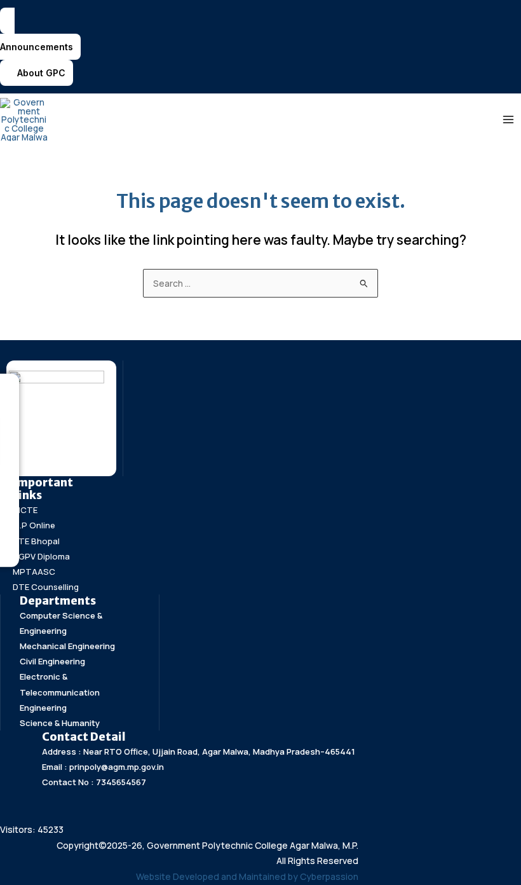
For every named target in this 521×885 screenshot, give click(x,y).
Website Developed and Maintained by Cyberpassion (247, 876)
